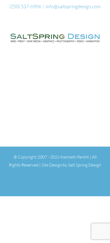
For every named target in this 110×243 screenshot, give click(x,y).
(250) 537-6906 (25, 6)
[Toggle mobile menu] (100, 47)
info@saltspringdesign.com (73, 6)
